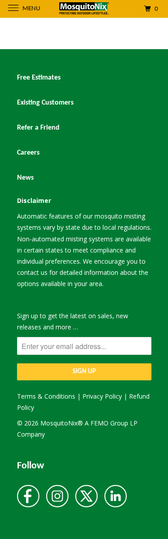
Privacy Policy (102, 396)
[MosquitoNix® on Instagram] (57, 497)
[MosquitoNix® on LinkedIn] (115, 497)
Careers (28, 152)
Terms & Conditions (46, 396)
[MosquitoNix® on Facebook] (28, 497)
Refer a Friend (38, 127)
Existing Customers (45, 102)
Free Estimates (38, 77)
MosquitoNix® (62, 423)
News (25, 177)
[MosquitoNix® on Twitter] (86, 497)
